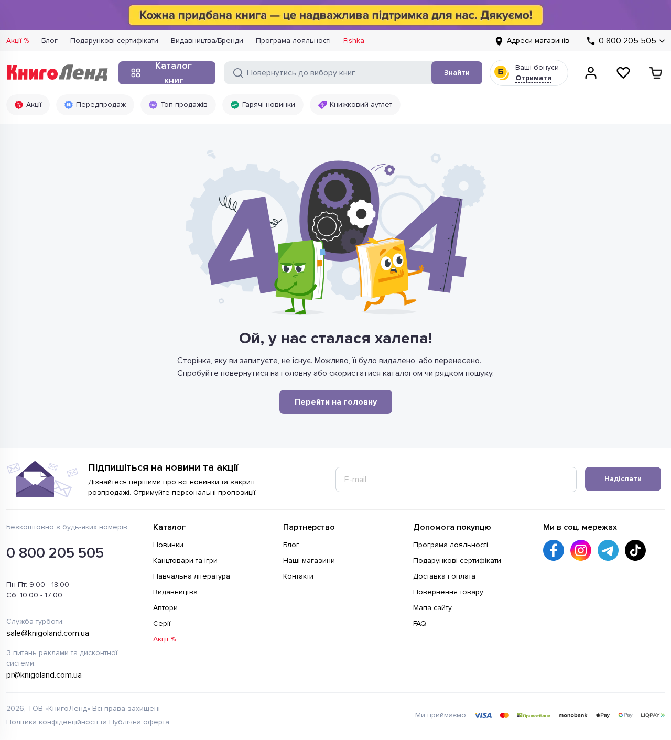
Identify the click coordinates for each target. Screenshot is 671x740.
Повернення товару (448, 591)
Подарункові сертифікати (114, 40)
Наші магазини (309, 560)
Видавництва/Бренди (207, 40)
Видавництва (175, 591)
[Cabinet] (591, 73)
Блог (49, 40)
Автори (165, 607)
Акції (33, 104)
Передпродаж (101, 104)
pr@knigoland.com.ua (44, 675)
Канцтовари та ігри (185, 560)
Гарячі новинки (268, 104)
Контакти (298, 576)
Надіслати (623, 478)
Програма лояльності (293, 40)
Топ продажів (184, 104)
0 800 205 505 (55, 553)
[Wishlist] (623, 73)
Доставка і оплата (444, 576)
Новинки (168, 544)
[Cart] (656, 73)
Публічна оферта (139, 721)
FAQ (419, 623)
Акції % (17, 40)
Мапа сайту (432, 607)
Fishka (353, 40)
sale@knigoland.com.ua (47, 633)
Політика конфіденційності (52, 721)
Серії (161, 623)
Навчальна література (191, 576)
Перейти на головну (336, 402)
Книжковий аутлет (361, 104)
